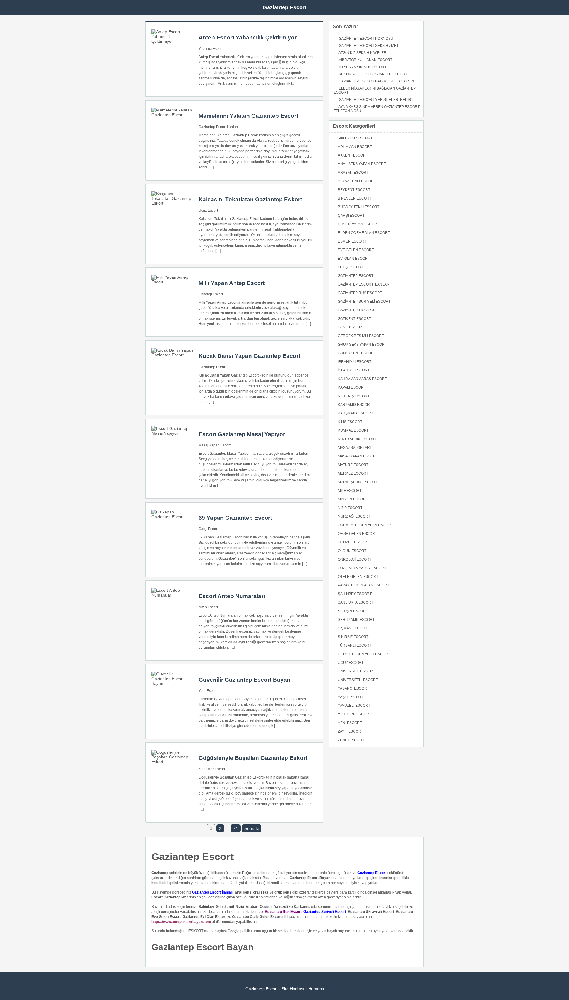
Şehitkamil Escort (356, 620)
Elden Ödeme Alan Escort (364, 233)
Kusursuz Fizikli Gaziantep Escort (373, 74)
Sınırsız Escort (353, 637)
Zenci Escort (351, 740)
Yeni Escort (208, 691)
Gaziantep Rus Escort (360, 293)
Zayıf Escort (350, 731)
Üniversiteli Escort (358, 680)
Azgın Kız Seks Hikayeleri (362, 53)
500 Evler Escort (212, 769)
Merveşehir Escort (357, 482)
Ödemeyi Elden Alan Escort (365, 525)
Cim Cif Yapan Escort (358, 224)
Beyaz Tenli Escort (357, 181)
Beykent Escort (354, 190)
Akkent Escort (353, 155)
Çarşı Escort (208, 529)
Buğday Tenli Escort (358, 207)
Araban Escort (353, 172)
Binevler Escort (354, 198)
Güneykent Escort (357, 353)
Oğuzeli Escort (353, 542)
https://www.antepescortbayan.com (181, 922)
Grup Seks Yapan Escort (362, 344)
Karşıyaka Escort (355, 413)
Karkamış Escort (355, 405)
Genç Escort (351, 327)
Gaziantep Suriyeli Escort (364, 301)
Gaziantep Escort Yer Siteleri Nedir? (376, 100)
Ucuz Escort (208, 210)
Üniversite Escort (356, 671)
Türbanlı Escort (354, 645)
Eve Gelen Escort (356, 250)
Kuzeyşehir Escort (357, 439)
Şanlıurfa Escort (355, 602)
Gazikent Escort (354, 319)
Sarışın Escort (353, 611)
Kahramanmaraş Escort (362, 379)
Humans (316, 988)
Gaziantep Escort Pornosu (366, 38)
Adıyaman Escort (355, 147)
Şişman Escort (352, 628)
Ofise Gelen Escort (357, 534)
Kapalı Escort (352, 387)
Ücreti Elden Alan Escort (364, 654)
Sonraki (251, 828)
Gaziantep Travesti (356, 310)
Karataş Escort (354, 396)
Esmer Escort (352, 241)
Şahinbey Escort (355, 594)
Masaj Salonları (354, 448)
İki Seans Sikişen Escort (362, 67)
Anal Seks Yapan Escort (362, 164)
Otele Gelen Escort (358, 577)
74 (235, 828)
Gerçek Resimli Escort (361, 336)
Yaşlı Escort (350, 697)
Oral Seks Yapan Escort (362, 568)
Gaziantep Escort (284, 7)
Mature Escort (353, 465)
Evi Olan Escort (354, 258)
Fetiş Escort (350, 267)
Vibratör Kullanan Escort (365, 60)
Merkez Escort (353, 473)
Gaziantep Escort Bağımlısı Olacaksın (376, 81)
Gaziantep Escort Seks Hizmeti (369, 46)
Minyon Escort (353, 499)
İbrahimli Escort (354, 362)
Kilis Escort (350, 422)
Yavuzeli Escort (354, 706)
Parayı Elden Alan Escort (363, 585)
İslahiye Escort (354, 370)
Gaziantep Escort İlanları (218, 127)
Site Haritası (293, 988)
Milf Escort (350, 491)
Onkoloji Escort (211, 294)
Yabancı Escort (211, 49)
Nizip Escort (208, 607)
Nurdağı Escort (354, 516)
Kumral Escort (353, 430)
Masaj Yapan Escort (215, 445)
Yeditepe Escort (354, 714)
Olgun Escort (352, 551)
